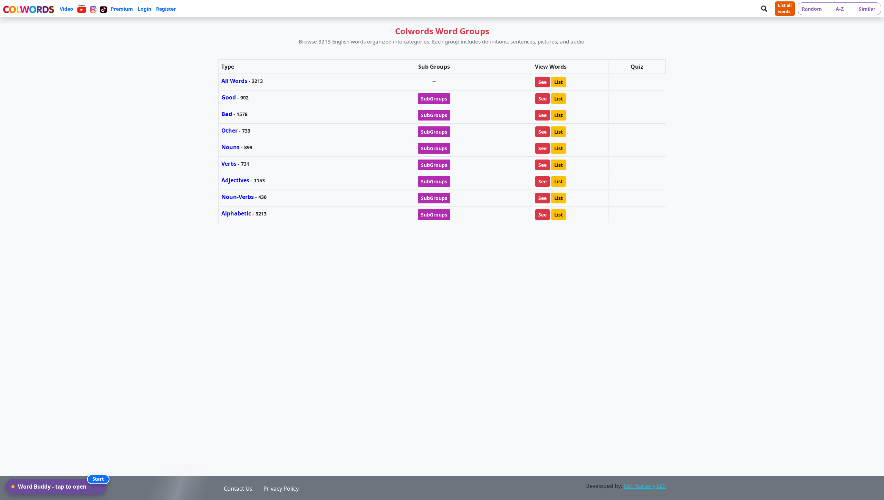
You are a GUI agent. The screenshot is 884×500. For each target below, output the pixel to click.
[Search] (764, 8)
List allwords (785, 8)
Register (166, 9)
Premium (122, 9)
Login (144, 9)
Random (812, 9)
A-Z (840, 9)
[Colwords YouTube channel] (82, 8)
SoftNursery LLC (645, 486)
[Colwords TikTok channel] (103, 9)
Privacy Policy (281, 488)
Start (98, 479)
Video (66, 9)
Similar (867, 9)
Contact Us (238, 488)
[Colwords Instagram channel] (93, 8)
